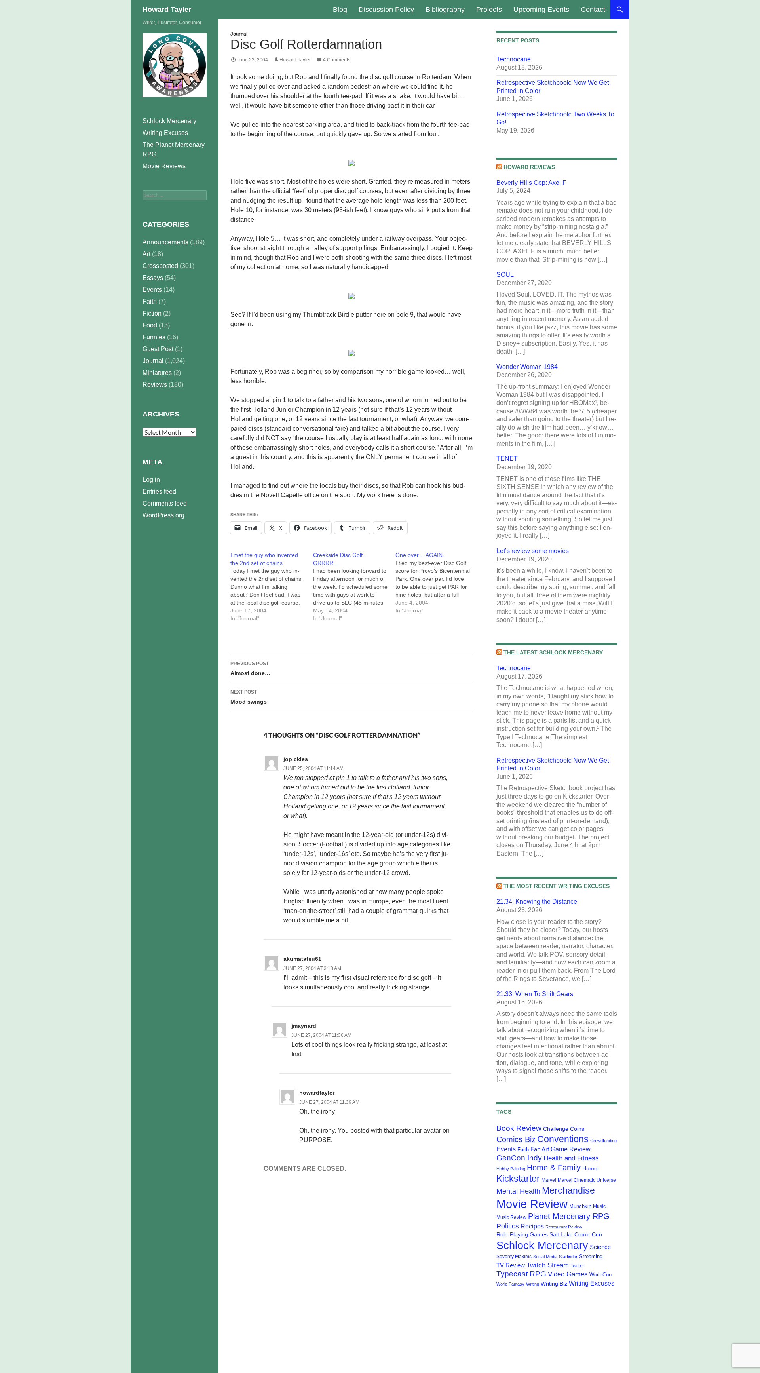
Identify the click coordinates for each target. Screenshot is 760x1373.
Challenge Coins (563, 1129)
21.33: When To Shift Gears (534, 994)
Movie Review (532, 1203)
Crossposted (160, 265)
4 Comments (336, 60)
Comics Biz (516, 1139)
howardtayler (316, 1093)
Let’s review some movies (532, 551)
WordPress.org (163, 515)
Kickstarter (518, 1178)
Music (599, 1206)
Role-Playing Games (522, 1234)
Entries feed (159, 491)
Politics (507, 1226)
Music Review (511, 1217)
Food (149, 325)
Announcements (165, 242)
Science (600, 1247)
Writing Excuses (591, 1283)
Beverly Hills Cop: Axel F (531, 182)
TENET (507, 458)
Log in (151, 479)
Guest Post (157, 349)
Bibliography (445, 9)
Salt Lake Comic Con (575, 1234)
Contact (593, 9)
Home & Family (554, 1167)
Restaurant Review (563, 1227)
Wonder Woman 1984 (527, 366)
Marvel (549, 1180)
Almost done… (250, 668)
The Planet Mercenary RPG (173, 149)
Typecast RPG (521, 1274)
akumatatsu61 (302, 959)
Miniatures (157, 372)
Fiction (152, 313)
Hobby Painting (510, 1168)
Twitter (577, 1265)
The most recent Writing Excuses (557, 886)
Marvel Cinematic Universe (587, 1180)
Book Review (519, 1128)
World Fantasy (510, 1284)
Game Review (571, 1149)
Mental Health (518, 1191)
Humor (590, 1168)
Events (506, 1149)
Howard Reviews (529, 167)
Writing (532, 1284)
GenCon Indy (519, 1158)
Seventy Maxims (514, 1256)
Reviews (154, 384)
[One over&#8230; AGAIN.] (436, 582)
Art (146, 254)
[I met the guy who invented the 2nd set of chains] (271, 586)
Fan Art (539, 1149)
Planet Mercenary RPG (569, 1216)
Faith (523, 1149)
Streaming (590, 1256)
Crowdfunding (603, 1140)
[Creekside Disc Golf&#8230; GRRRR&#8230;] (354, 586)
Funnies (153, 337)
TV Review (510, 1265)
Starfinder (568, 1256)
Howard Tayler (166, 9)
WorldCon (600, 1275)
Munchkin (580, 1206)
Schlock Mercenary (542, 1245)
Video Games (568, 1274)
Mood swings (248, 697)
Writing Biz (554, 1283)
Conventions (563, 1139)
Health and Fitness (571, 1158)
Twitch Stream (547, 1265)
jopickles (295, 759)
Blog (340, 9)
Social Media (545, 1256)
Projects (489, 9)
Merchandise (568, 1190)
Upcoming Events (541, 9)
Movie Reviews (164, 166)
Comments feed (164, 503)
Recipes (532, 1226)
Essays (152, 277)
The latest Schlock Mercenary (553, 652)
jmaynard (303, 1026)
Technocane (513, 59)
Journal (238, 34)
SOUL (505, 274)
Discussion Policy (386, 9)
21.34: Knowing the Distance (536, 901)
